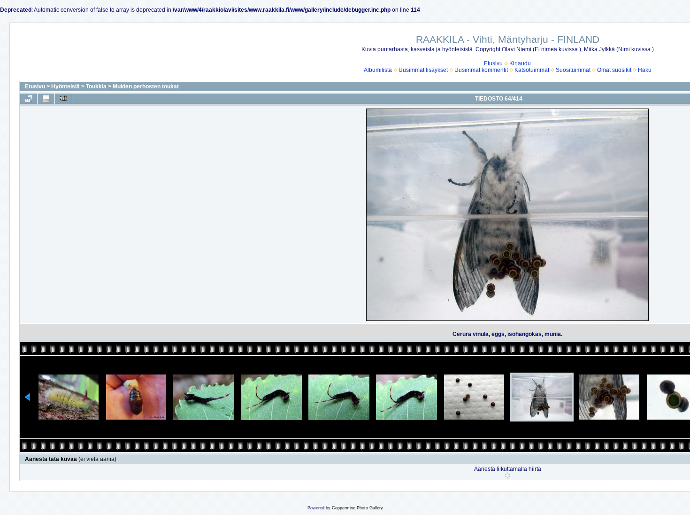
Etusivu (493, 63)
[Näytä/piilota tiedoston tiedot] (46, 99)
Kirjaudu (520, 63)
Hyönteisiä (65, 86)
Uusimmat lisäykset (423, 70)
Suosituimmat (573, 70)
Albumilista (378, 70)
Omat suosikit (614, 70)
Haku (645, 70)
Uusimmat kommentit (481, 70)
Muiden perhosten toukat (146, 86)
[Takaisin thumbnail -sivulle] (28, 99)
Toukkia (96, 86)
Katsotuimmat (531, 70)
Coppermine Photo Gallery (357, 508)
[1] (508, 475)
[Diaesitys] (63, 99)
